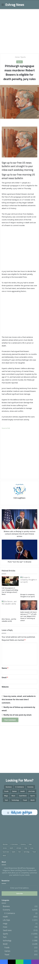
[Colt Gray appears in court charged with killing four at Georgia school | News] (10, 581)
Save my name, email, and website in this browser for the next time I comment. (19, 699)
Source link (6, 428)
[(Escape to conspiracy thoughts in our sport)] (28, 584)
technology (15, 800)
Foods (6, 791)
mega (6, 795)
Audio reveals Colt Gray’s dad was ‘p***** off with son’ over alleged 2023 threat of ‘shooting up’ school (28, 616)
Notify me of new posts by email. (18, 715)
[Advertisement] (19, 30)
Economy (30, 786)
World (32, 800)
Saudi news (23, 795)
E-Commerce (19, 786)
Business (9, 786)
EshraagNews (19, 498)
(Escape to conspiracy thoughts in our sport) (27, 595)
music (13, 795)
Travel (25, 800)
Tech (6, 800)
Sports (23, 57)
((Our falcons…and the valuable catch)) (9, 620)
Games (14, 791)
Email (5, 677)
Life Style (31, 791)
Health (22, 791)
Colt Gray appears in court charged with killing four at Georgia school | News (10, 591)
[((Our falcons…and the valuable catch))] (10, 608)
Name (5, 668)
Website (5, 687)
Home (17, 57)
